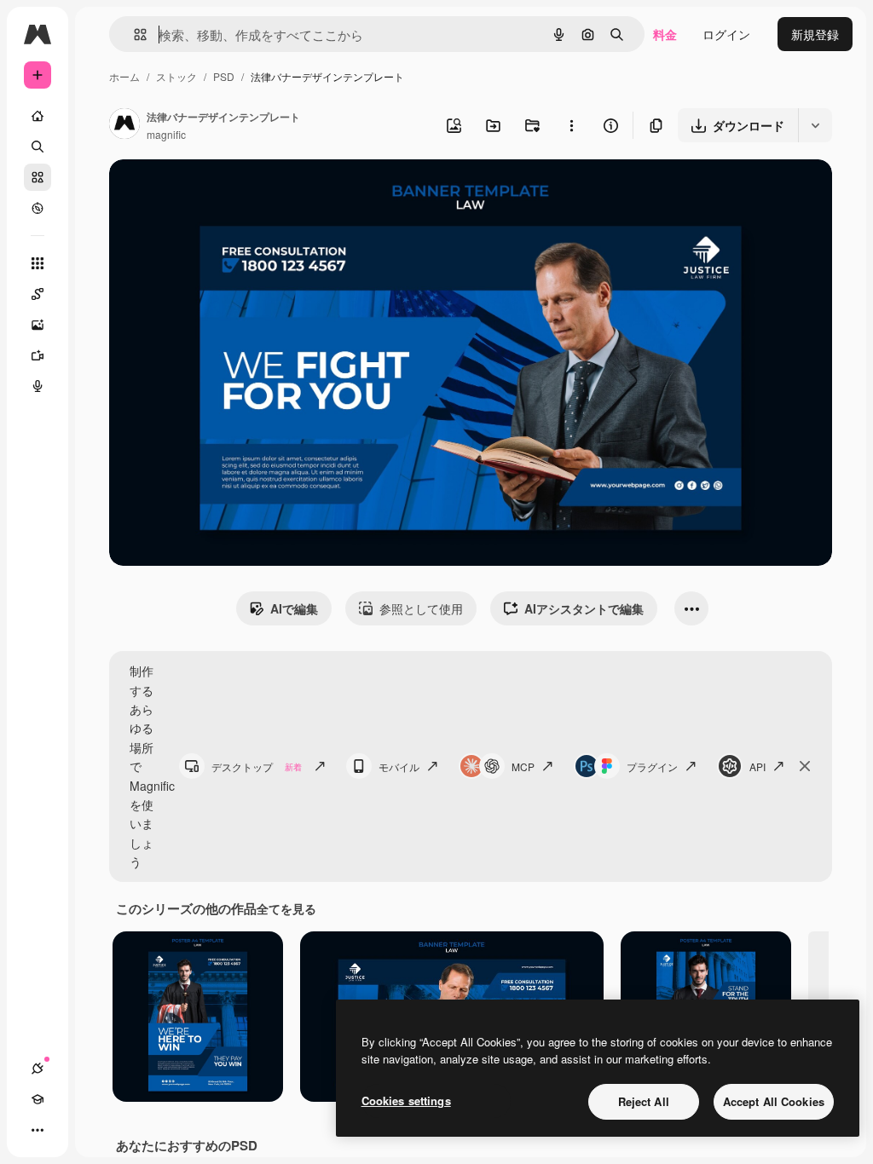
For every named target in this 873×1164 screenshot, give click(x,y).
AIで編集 (294, 608)
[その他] (37, 1130)
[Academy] (37, 1099)
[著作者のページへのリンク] (124, 125)
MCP (523, 766)
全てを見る (286, 908)
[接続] (37, 1068)
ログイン (726, 34)
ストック (176, 76)
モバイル (399, 766)
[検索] (37, 146)
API (757, 766)
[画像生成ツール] (37, 324)
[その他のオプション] (571, 125)
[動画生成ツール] (37, 355)
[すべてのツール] (37, 263)
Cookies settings (406, 1100)
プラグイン (652, 766)
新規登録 (815, 34)
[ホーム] (37, 116)
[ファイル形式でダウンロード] (815, 125)
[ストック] (37, 177)
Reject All (643, 1101)
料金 (665, 34)
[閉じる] (805, 766)
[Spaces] (37, 294)
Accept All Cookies (773, 1101)
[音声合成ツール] (37, 386)
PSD (223, 76)
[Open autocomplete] (133, 34)
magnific (166, 134)
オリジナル (226, 192)
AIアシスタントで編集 (584, 608)
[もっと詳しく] (37, 208)
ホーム (124, 76)
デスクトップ (256, 766)
